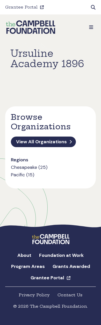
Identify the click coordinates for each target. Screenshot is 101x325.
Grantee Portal (21, 7)
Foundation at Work (61, 255)
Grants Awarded (71, 266)
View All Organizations (41, 142)
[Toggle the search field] (93, 7)
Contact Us (69, 294)
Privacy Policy (34, 294)
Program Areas (28, 266)
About (24, 255)
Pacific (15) (22, 175)
